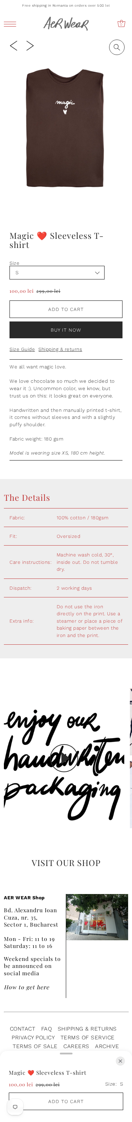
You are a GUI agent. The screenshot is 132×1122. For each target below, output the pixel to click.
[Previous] (13, 45)
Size (14, 263)
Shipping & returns (60, 349)
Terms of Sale (35, 1046)
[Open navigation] (12, 24)
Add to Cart (66, 309)
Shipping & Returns (87, 1028)
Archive (107, 1046)
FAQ (46, 1028)
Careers (76, 1046)
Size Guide (22, 349)
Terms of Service (88, 1037)
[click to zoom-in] (117, 47)
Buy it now (66, 330)
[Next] (30, 45)
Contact (23, 1028)
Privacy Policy (33, 1037)
